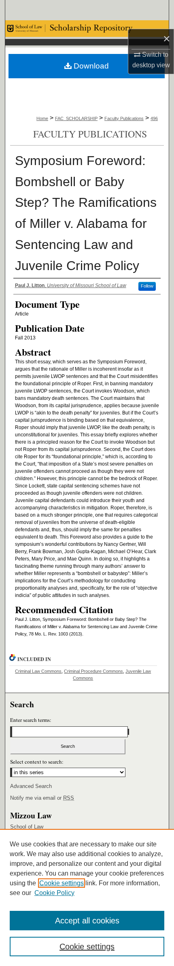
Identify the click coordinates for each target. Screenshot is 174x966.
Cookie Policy (54, 892)
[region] (87, 897)
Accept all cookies (87, 920)
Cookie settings (61, 883)
